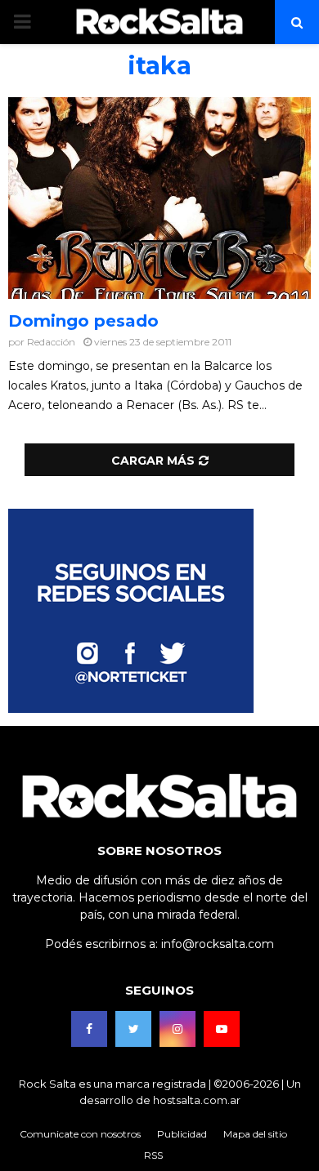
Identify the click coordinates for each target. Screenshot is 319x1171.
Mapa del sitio (255, 1134)
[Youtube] (222, 1029)
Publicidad (182, 1134)
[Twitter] (133, 1029)
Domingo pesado (83, 321)
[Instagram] (177, 1029)
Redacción (51, 342)
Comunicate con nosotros (80, 1134)
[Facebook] (89, 1029)
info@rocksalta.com (217, 944)
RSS (153, 1155)
